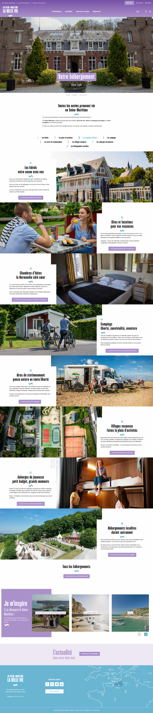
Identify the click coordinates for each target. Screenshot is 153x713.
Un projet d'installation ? (24, 3)
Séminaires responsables (39, 3)
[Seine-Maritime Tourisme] (10, 11)
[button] (150, 12)
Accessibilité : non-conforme (91, 710)
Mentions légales (69, 710)
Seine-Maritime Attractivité (8, 3)
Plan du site (78, 710)
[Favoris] (146, 11)
